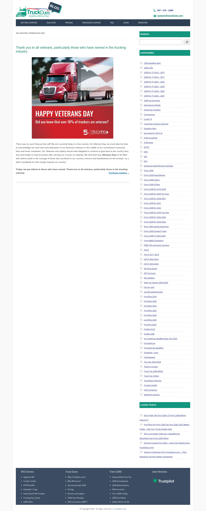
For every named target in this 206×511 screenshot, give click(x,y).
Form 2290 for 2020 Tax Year (156, 193)
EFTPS (146, 147)
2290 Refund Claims (120, 485)
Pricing (69, 23)
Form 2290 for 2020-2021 (155, 198)
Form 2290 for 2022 (152, 207)
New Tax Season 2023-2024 (156, 282)
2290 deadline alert (152, 63)
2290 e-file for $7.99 (120, 502)
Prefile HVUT (149, 329)
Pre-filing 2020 (150, 301)
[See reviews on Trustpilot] (163, 482)
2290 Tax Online (119, 498)
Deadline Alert (150, 128)
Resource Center (91, 23)
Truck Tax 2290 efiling (153, 371)
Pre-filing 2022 (150, 306)
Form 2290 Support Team (155, 231)
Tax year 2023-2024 (152, 362)
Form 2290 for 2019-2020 (155, 189)
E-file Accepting (150, 137)
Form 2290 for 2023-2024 (155, 221)
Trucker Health (150, 385)
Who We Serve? (74, 481)
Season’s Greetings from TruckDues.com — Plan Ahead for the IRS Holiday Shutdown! (163, 454)
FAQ (112, 23)
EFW (146, 151)
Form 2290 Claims (152, 179)
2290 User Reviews (76, 498)
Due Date (51, 23)
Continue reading (119, 173)
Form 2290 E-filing (152, 184)
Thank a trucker (151, 366)
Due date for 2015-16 (153, 133)
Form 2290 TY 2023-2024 (154, 235)
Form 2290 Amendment (154, 175)
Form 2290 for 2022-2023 (155, 217)
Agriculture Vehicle (152, 105)
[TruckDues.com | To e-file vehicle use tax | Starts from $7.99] (39, 10)
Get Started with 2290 (77, 485)
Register (142, 23)
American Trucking (152, 109)
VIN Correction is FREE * (78, 502)
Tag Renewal (149, 357)
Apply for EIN (28, 477)
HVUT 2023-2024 (151, 264)
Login (126, 23)
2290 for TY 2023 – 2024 (154, 86)
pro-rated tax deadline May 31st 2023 (160, 338)
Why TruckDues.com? (77, 477)
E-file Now (148, 142)
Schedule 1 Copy (30, 489)
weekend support (152, 394)
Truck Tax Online (151, 376)
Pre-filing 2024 (150, 315)
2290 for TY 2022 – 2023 (154, 81)
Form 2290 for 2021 (152, 203)
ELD (145, 161)
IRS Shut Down (150, 268)
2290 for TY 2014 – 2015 (154, 72)
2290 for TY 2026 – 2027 (154, 95)
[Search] (187, 42)
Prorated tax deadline (153, 348)
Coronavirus (149, 114)
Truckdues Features (153, 380)
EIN (145, 156)
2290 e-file (148, 67)
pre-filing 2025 (150, 320)
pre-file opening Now (153, 292)
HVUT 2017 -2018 (151, 254)
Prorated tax (149, 343)
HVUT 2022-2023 (151, 259)
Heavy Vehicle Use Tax (121, 477)
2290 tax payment (152, 100)
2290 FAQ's (28, 502)
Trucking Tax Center (31, 498)
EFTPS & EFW (28, 485)
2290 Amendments (120, 481)
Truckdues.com (120, 509)
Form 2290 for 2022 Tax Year (156, 212)
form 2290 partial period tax (156, 226)
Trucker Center (29, 481)
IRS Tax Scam (150, 273)
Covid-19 (148, 119)
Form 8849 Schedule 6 (153, 240)
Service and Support (76, 493)
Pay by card (149, 287)
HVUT (146, 249)
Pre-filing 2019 (150, 296)
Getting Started (29, 23)
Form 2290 (148, 170)
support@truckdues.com (170, 15)
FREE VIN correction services (156, 245)
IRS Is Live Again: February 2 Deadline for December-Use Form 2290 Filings (159, 436)
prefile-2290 (149, 334)
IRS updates (149, 278)
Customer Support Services (156, 123)
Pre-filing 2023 (150, 310)
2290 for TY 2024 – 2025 (154, 91)
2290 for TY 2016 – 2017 (154, 77)
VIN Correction (150, 390)
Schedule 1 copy (151, 352)
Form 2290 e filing (119, 493)
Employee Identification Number (158, 165)
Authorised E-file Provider (34, 493)
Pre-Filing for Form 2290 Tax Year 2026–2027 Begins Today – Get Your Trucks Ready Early (164, 426)
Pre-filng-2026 (150, 324)
